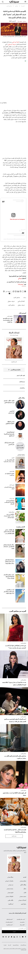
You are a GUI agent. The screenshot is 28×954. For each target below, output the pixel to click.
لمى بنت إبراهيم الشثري (9, 403)
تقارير (25, 892)
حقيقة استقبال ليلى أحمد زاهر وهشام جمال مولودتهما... (9, 562)
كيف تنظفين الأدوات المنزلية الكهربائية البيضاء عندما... (9, 576)
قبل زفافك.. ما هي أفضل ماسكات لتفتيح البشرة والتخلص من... (9, 532)
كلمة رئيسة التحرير (16, 370)
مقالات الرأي (22, 398)
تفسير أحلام (12, 485)
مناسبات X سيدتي (9, 881)
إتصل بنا (5, 945)
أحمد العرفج (11, 436)
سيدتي (20, 278)
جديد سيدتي (21, 455)
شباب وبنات (11, 499)
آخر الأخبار (10, 904)
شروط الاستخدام (23, 945)
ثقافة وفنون (11, 471)
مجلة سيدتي (10, 877)
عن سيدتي (10, 885)
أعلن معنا (9, 945)
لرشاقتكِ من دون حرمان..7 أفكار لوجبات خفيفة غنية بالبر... (9, 515)
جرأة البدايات (22, 388)
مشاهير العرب (16, 297)
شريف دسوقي (11, 301)
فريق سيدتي (10, 892)
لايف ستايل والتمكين (20, 919)
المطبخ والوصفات (9, 922)
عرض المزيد (14, 836)
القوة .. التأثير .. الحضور (21, 375)
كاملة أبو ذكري (15, 42)
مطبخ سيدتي (23, 881)
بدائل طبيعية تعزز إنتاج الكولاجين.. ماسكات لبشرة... (8, 547)
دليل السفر (23, 904)
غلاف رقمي (10, 900)
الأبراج (13, 458)
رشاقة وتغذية (11, 512)
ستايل (24, 888)
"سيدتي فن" (21, 284)
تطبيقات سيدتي (9, 896)
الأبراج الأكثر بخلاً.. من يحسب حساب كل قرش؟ (9, 461)
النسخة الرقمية (14, 362)
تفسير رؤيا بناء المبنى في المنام (9, 488)
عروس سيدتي (23, 896)
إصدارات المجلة (14, 332)
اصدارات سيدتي (22, 900)
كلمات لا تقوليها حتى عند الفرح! (9, 474)
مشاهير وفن (22, 922)
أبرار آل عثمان (11, 413)
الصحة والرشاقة (9, 919)
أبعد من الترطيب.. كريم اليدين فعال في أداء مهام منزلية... (9, 591)
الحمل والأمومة (9, 925)
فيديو (24, 877)
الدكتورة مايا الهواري (10, 424)
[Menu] (25, 2)
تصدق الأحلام (22, 382)
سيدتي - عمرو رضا (22, 21)
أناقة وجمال (22, 925)
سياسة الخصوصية (16, 945)
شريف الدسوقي (12, 44)
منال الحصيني (11, 445)
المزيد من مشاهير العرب (17, 611)
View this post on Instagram (17, 219)
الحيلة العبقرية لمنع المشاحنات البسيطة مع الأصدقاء (9, 502)
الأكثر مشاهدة (20, 527)
